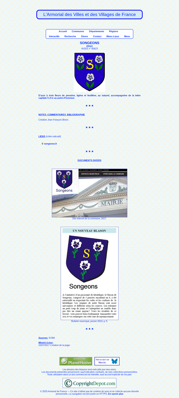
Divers (84, 36)
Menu (127, 36)
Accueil (63, 31)
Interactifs (54, 36)
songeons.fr (50, 144)
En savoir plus (115, 394)
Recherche (70, 36)
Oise (89, 46)
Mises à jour (112, 36)
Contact (97, 36)
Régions (113, 31)
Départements (96, 31)
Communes (78, 31)
